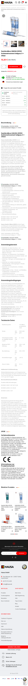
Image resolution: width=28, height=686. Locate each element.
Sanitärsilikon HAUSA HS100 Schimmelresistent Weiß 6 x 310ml (20, 528)
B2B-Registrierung (19, 595)
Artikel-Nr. (4, 71)
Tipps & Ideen (18, 601)
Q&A (16, 598)
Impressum (4, 624)
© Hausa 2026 (14, 673)
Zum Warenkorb (13, 66)
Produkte (3, 593)
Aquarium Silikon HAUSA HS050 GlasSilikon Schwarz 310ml (7, 507)
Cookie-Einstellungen (20, 609)
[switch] (24, 684)
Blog (16, 603)
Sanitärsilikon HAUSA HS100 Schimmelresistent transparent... (20, 507)
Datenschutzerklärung (6, 629)
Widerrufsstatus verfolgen (14, 649)
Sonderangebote (5, 595)
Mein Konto (18, 593)
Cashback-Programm (6, 618)
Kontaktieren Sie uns (11, 666)
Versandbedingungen (6, 640)
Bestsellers (4, 598)
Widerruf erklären (14, 647)
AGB (2, 626)
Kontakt (17, 606)
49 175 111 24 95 (7, 581)
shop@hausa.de (7, 584)
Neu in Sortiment (5, 601)
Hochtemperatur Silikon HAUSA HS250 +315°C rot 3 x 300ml (7, 528)
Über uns (3, 621)
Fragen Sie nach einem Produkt (12, 88)
